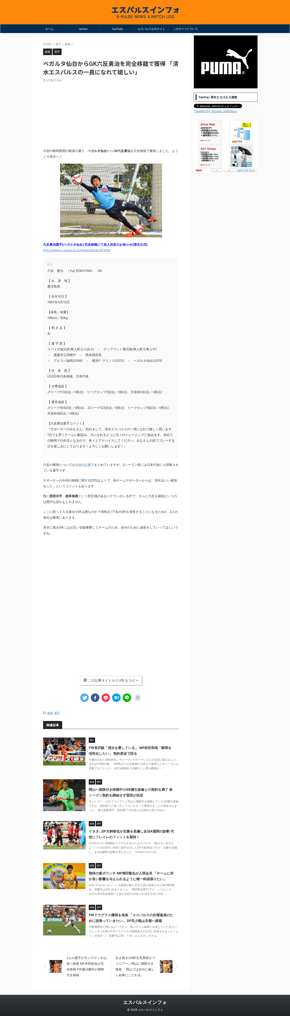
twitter (83, 29)
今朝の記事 (83, 465)
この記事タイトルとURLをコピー (113, 680)
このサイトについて (185, 29)
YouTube (117, 29)
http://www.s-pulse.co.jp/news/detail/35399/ (76, 250)
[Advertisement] (111, 114)
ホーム (49, 29)
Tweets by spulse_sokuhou (215, 111)
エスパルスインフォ (145, 1002)
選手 (57, 713)
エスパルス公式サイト (151, 29)
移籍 (50, 713)
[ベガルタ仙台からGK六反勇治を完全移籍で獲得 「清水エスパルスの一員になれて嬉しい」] (116, 697)
